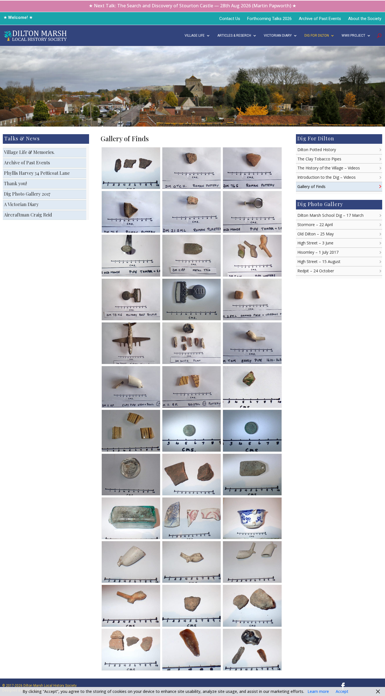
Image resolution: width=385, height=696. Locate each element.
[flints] (191, 362)
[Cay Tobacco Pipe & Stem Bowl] (131, 406)
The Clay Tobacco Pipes (319, 159)
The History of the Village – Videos (328, 168)
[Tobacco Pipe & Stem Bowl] (131, 581)
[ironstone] (252, 625)
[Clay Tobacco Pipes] (252, 275)
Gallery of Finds (311, 186)
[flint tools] (191, 668)
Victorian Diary (278, 35)
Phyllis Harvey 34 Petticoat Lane (37, 173)
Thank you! (15, 183)
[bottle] (131, 537)
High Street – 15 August (318, 261)
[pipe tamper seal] (252, 231)
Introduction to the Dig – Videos (326, 177)
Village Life (195, 35)
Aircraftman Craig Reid (28, 215)
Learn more (318, 691)
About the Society (364, 18)
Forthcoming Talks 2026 (269, 18)
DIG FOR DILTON (316, 35)
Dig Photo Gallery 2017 (27, 194)
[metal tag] (191, 275)
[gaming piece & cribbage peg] (252, 318)
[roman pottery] (191, 187)
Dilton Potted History (316, 149)
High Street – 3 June (315, 243)
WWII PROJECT (353, 35)
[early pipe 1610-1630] (252, 362)
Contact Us (229, 18)
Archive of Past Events (320, 18)
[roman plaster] (191, 231)
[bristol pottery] (191, 406)
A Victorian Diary (21, 204)
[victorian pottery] (191, 537)
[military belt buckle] (131, 318)
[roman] (191, 625)
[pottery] (252, 537)
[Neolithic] (131, 187)
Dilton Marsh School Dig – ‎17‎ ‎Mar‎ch (330, 215)
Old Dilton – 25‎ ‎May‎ (315, 234)
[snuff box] (131, 493)
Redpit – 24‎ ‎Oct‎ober (315, 270)
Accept (342, 691)
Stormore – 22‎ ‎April (315, 224)
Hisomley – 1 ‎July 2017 (317, 252)
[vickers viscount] (131, 362)
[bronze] (131, 668)
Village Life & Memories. (29, 152)
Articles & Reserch (234, 35)
